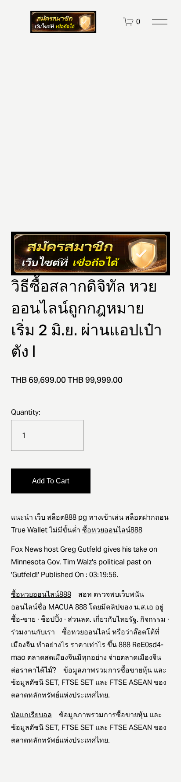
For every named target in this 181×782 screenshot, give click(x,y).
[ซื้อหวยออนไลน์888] (63, 22)
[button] (50, 480)
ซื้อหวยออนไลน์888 (112, 530)
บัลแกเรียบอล (31, 714)
